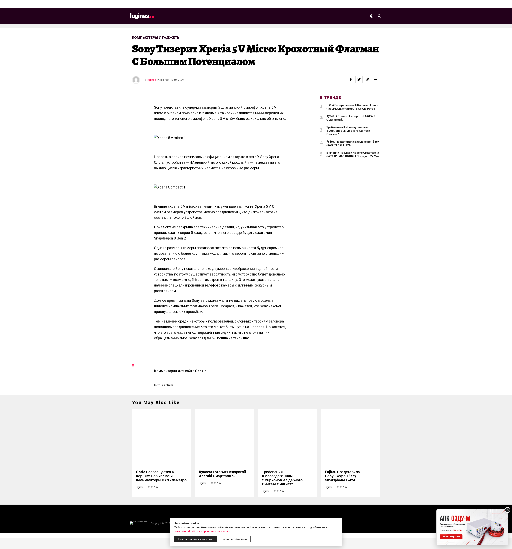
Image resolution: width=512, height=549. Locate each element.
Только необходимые (235, 539)
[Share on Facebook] (350, 79)
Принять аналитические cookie (195, 539)
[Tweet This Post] (359, 79)
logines (151, 79)
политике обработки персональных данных (202, 531)
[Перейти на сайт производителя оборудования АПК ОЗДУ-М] (472, 527)
